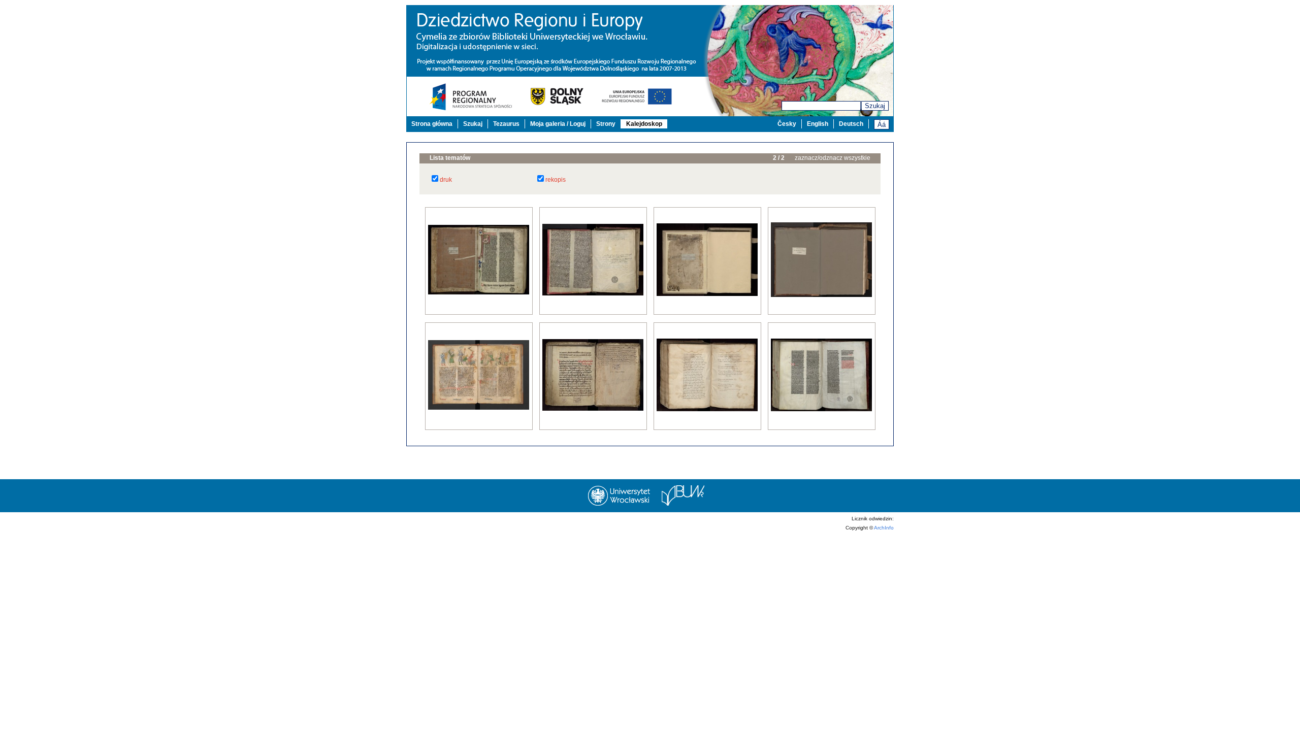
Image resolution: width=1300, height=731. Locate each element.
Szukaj (875, 106)
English (817, 123)
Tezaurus (506, 123)
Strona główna (431, 123)
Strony (605, 123)
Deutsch (851, 123)
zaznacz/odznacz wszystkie (832, 157)
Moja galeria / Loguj (558, 123)
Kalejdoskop (644, 123)
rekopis (555, 179)
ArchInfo (884, 527)
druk (446, 179)
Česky (786, 123)
